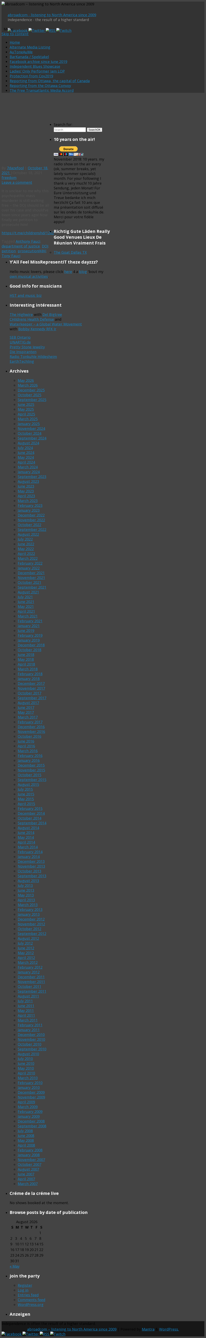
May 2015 (26, 798)
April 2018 (26, 664)
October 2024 (29, 433)
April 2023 (26, 495)
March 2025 (28, 418)
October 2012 (29, 928)
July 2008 (25, 1130)
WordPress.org (30, 1304)
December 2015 (31, 765)
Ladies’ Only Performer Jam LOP (37, 71)
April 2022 (26, 553)
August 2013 (28, 880)
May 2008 (26, 1140)
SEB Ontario (20, 337)
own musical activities (29, 276)
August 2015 (28, 784)
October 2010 (29, 1044)
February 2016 (30, 755)
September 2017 (32, 697)
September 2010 (32, 1049)
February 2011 (30, 1025)
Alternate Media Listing (30, 47)
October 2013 (29, 871)
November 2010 (31, 1039)
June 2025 (26, 404)
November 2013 (31, 866)
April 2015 (26, 803)
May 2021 (26, 606)
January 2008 (29, 1154)
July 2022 (25, 539)
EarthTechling (22, 361)
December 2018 (31, 645)
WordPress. (169, 1329)
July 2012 (25, 943)
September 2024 (32, 438)
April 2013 (26, 899)
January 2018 (29, 678)
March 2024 (28, 467)
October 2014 (29, 818)
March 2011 (28, 1020)
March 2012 (28, 962)
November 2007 (31, 1159)
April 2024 (26, 462)
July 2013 (25, 885)
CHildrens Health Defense (32, 319)
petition (9, 251)
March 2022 (28, 558)
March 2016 (28, 750)
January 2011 (29, 1029)
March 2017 (28, 717)
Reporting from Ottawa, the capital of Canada (50, 80)
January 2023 (29, 510)
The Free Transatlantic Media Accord (42, 90)
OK (95, 129)
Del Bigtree (52, 314)
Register (25, 1285)
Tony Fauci (11, 255)
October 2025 (29, 394)
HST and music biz (26, 295)
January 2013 (29, 914)
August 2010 (28, 1053)
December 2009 (31, 1092)
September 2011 (32, 991)
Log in (23, 1290)
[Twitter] (37, 30)
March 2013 (28, 904)
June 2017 (26, 707)
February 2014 (30, 851)
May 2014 (26, 837)
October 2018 (29, 649)
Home (15, 42)
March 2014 (28, 847)
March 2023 (28, 500)
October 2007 (29, 1164)
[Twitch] (63, 30)
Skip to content (15, 33)
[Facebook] (18, 30)
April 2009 (26, 1102)
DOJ (45, 246)
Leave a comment (17, 182)
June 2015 (26, 794)
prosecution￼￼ (32, 251)
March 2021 (28, 616)
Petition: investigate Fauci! (24, 144)
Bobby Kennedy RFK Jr (37, 328)
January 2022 (29, 568)
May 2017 (26, 712)
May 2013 (26, 895)
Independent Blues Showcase (35, 66)
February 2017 (30, 722)
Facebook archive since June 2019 (38, 61)
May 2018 (26, 659)
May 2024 (26, 457)
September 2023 (32, 476)
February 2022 (30, 563)
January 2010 (29, 1087)
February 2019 (30, 635)
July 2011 (25, 1000)
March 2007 (28, 1183)
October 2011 (29, 986)
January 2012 (29, 972)
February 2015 (30, 808)
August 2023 (28, 481)
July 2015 (25, 789)
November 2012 (31, 924)
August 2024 (28, 443)
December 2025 (31, 390)
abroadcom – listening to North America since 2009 (71, 1329)
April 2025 (26, 414)
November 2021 (31, 577)
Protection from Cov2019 (31, 76)
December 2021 (31, 572)
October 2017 (29, 693)
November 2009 (31, 1097)
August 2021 (28, 592)
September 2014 (32, 823)
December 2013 (31, 861)
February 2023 (30, 505)
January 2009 (29, 1116)
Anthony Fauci (28, 241)
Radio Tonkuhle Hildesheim (33, 356)
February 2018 (30, 673)
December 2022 (31, 515)
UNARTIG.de (20, 342)
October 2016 (29, 736)
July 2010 (25, 1058)
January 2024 (29, 471)
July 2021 (25, 596)
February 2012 (30, 967)
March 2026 (28, 385)
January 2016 (29, 760)
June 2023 (26, 486)
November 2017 (31, 688)
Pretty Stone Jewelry (27, 347)
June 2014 (26, 832)
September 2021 (32, 587)
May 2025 (26, 409)
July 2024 (25, 447)
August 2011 (28, 996)
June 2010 (26, 1063)
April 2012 (26, 957)
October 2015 (29, 774)
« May (15, 1266)
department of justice (21, 246)
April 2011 (26, 1015)
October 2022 (29, 524)
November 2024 (31, 428)
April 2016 (26, 746)
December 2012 (31, 919)
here (68, 271)
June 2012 (26, 948)
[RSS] (51, 30)
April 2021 (26, 611)
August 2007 (28, 1169)
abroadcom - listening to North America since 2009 (52, 14)
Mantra (148, 1329)
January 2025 (29, 423)
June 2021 (26, 601)
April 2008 (26, 1145)
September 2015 (32, 779)
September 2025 (32, 399)
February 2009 (30, 1111)
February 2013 (30, 909)
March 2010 (28, 1077)
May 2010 (26, 1068)
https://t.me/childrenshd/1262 (28, 232)
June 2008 (26, 1135)
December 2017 (31, 683)
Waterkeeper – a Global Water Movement (46, 324)
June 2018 (26, 654)
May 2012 (26, 952)
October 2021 (29, 582)
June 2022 (26, 544)
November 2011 (31, 981)
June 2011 (26, 1005)
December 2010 (31, 1034)
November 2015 (31, 770)
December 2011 (31, 976)
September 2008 (32, 1126)
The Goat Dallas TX (70, 252)
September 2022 (32, 529)
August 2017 (28, 702)
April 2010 (26, 1073)
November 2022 (31, 519)
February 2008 (30, 1150)
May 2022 (26, 548)
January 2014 (29, 856)
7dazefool (15, 168)
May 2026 (26, 380)
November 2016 (31, 731)
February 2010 (30, 1082)
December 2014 (31, 813)
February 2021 (30, 620)
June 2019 (26, 630)
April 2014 (26, 842)
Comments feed (31, 1299)
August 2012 (28, 938)
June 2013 (26, 890)
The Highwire (21, 314)
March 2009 (28, 1106)
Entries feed (28, 1295)
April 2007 (26, 1178)
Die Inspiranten (23, 351)
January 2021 (29, 625)
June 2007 (26, 1174)
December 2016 (31, 726)
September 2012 (32, 933)
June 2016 (26, 741)
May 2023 (26, 491)
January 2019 (29, 640)
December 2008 (31, 1121)
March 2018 (28, 669)
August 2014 (28, 827)
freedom (9, 177)
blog (83, 271)
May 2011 (26, 1010)
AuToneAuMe (21, 52)
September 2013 (32, 875)
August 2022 (28, 534)
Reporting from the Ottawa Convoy (40, 85)
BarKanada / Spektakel (29, 56)
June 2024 (26, 452)
